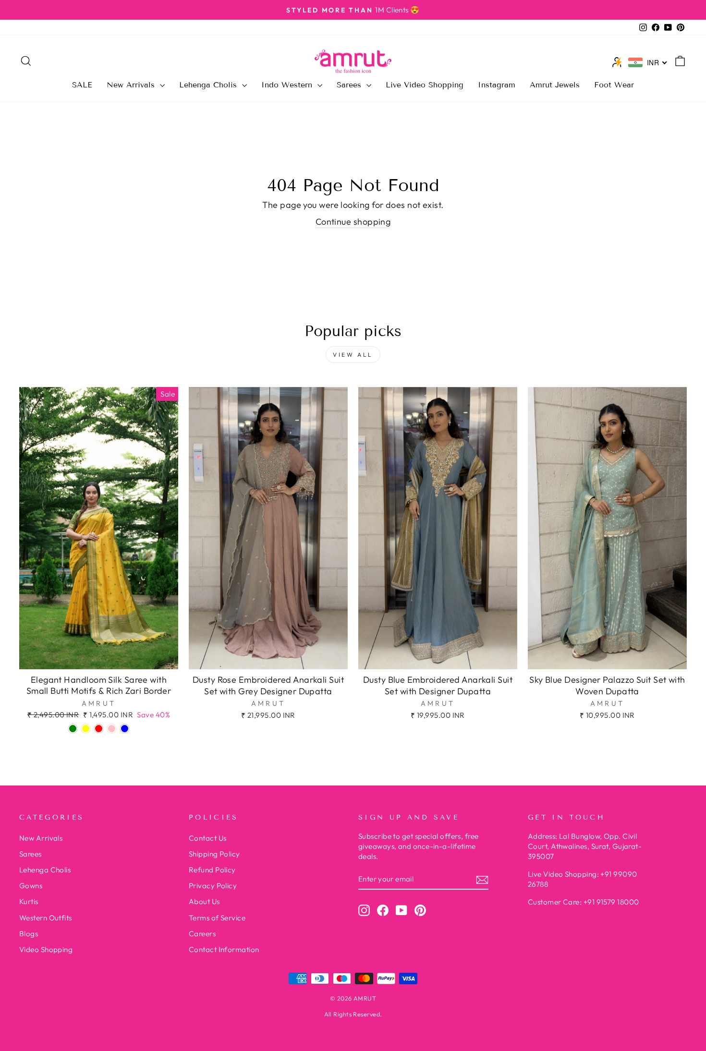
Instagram (496, 84)
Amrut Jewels (555, 84)
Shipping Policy (214, 853)
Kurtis (28, 901)
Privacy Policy (213, 885)
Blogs (28, 933)
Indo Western (288, 84)
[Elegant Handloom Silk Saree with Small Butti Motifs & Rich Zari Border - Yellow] (85, 728)
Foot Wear (614, 84)
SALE (82, 84)
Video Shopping (46, 949)
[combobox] (648, 62)
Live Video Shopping (424, 84)
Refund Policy (212, 869)
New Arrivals (132, 84)
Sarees (350, 84)
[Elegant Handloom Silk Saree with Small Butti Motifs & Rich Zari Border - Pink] (111, 728)
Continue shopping (353, 221)
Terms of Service (217, 917)
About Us (204, 901)
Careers (202, 933)
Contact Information (224, 949)
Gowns (30, 885)
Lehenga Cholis (209, 84)
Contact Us (208, 838)
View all (353, 354)
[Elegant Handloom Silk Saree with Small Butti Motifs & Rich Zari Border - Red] (98, 728)
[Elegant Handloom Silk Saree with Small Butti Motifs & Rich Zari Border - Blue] (124, 728)
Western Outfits (45, 917)
